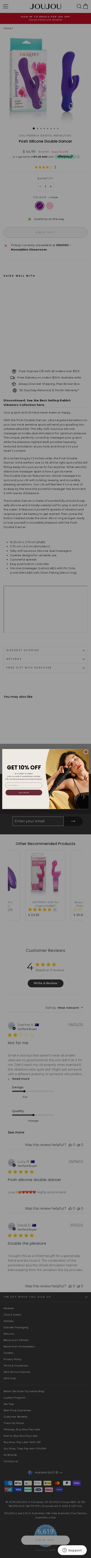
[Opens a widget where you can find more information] (72, 1550)
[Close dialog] (86, 752)
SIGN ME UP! (24, 792)
